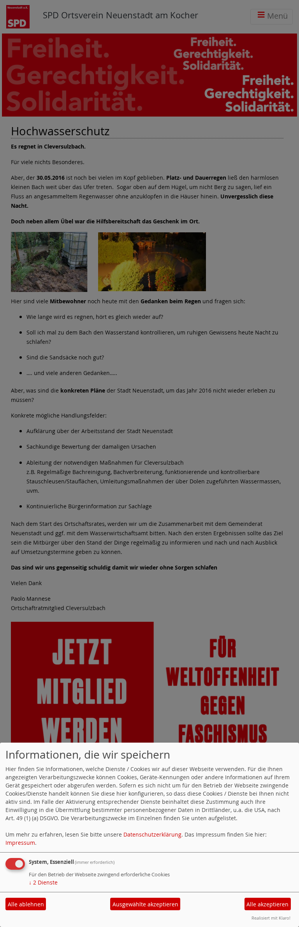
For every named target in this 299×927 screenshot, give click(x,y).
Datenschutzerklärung (152, 834)
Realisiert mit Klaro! (271, 918)
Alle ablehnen (26, 904)
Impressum (20, 842)
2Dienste (43, 882)
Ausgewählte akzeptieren (145, 904)
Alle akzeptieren (267, 904)
